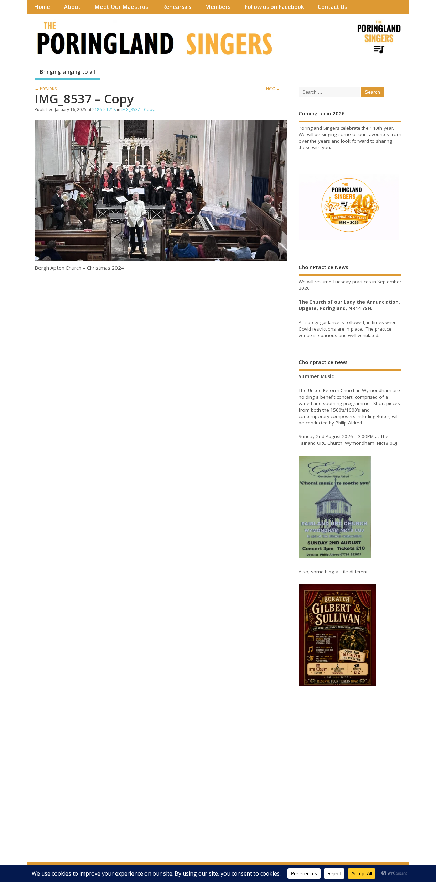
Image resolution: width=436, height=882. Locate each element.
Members (218, 7)
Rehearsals (176, 7)
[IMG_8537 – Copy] (161, 258)
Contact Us (332, 7)
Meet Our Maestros (121, 7)
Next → (273, 88)
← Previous (46, 88)
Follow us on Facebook (274, 7)
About (72, 7)
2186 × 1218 (104, 109)
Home (42, 7)
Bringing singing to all (67, 71)
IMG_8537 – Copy (137, 109)
